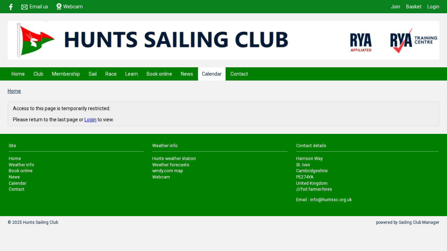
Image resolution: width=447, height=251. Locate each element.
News (187, 74)
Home (18, 74)
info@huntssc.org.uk (331, 199)
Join (395, 6)
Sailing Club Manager (419, 222)
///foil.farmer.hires (314, 189)
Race (111, 74)
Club (38, 74)
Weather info (21, 164)
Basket (414, 6)
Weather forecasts (170, 164)
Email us (39, 6)
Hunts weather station (174, 158)
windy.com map (167, 170)
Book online (159, 74)
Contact (239, 74)
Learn (131, 74)
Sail (93, 74)
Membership (66, 74)
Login (433, 6)
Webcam (73, 6)
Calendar (212, 74)
